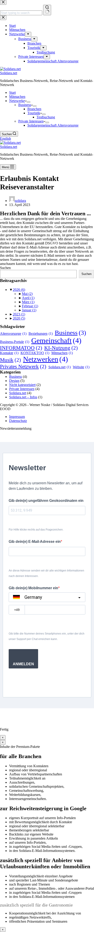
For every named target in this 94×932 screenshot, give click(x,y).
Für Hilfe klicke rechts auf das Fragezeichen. (36, 529)
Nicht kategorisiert (22, 385)
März (28, 302)
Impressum (17, 417)
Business (24, 105)
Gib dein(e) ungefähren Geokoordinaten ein (46, 501)
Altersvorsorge (13, 333)
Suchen (5, 268)
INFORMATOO (21, 348)
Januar (29, 310)
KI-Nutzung (61, 348)
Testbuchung (46, 117)
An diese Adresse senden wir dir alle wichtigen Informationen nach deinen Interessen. (46, 573)
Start (12, 92)
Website (81, 367)
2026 (19, 290)
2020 (19, 318)
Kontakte (9, 353)
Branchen (34, 109)
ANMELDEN (23, 664)
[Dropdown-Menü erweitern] (28, 102)
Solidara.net (8, 73)
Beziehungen (41, 333)
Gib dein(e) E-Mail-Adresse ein (35, 541)
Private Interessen (31, 121)
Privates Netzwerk (23, 366)
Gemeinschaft (56, 340)
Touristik (33, 113)
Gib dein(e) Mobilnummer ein (33, 588)
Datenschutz (18, 421)
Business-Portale (14, 342)
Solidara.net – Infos (23, 397)
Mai (27, 294)
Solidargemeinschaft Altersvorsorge (52, 125)
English (5, 138)
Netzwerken (45, 359)
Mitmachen (17, 97)
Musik (10, 360)
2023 (19, 314)
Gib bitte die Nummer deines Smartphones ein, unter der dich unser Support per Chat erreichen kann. (46, 636)
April (28, 298)
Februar (30, 306)
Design (14, 381)
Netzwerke (17, 101)
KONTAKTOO (35, 353)
